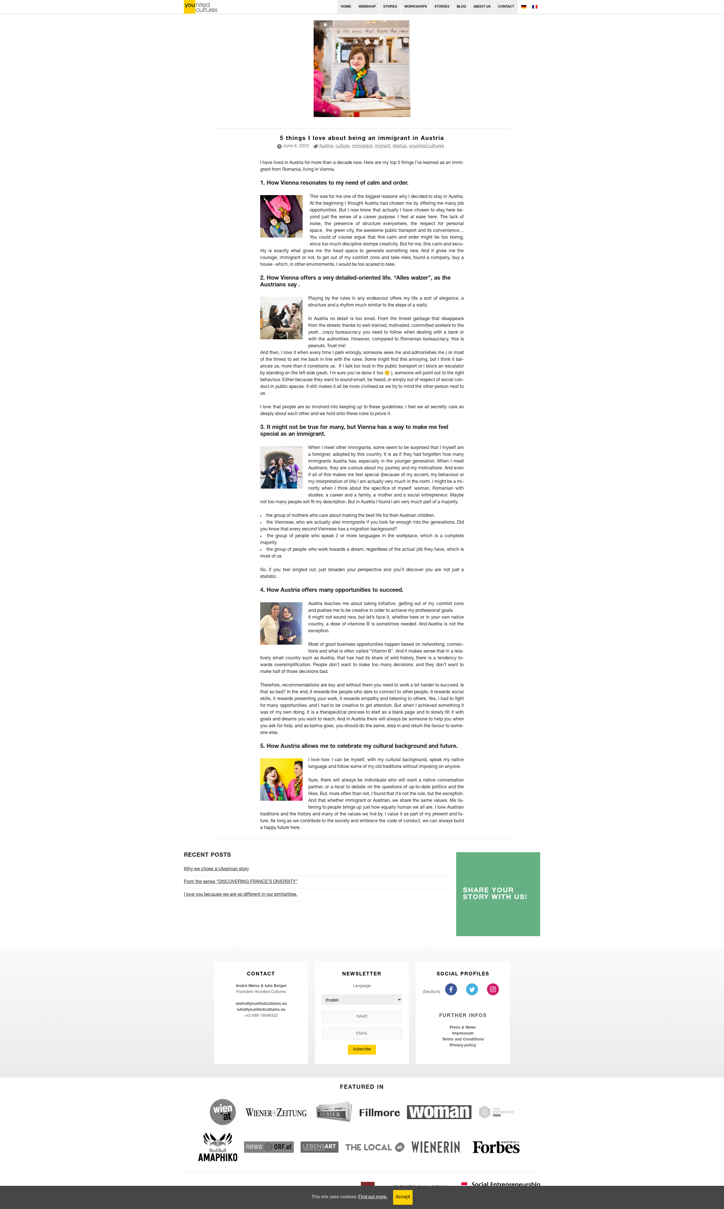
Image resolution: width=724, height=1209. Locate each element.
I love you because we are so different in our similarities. (240, 895)
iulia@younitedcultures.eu (261, 1010)
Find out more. (372, 1197)
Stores (390, 6)
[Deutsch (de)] (523, 7)
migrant (382, 146)
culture (342, 146)
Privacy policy (463, 1046)
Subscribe (362, 1050)
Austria (326, 146)
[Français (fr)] (534, 7)
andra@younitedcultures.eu (261, 1004)
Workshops (415, 6)
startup (400, 146)
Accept (403, 1197)
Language (362, 986)
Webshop (367, 6)
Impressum (463, 1034)
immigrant (362, 146)
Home (346, 6)
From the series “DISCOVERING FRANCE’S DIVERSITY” (241, 882)
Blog (461, 6)
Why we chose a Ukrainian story (216, 869)
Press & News (463, 1028)
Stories (441, 6)
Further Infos (463, 1016)
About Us (482, 6)
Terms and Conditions (463, 1040)
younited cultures (426, 146)
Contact (506, 6)
